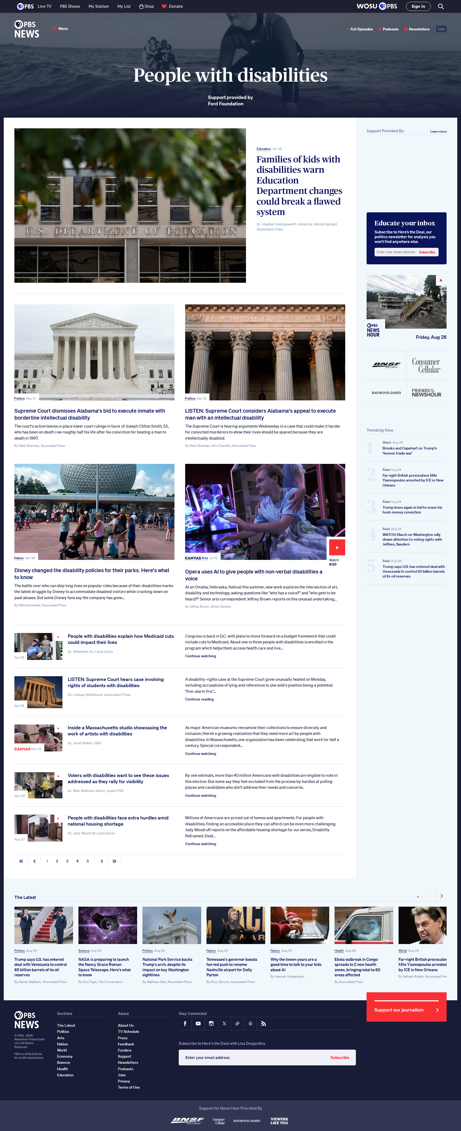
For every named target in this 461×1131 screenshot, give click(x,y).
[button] (377, 6)
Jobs (122, 1075)
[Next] (441, 896)
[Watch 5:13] (38, 737)
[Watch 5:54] (38, 785)
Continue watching (200, 656)
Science (83, 950)
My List (124, 6)
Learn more (438, 131)
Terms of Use (129, 1087)
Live (441, 29)
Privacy (124, 1081)
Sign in (418, 6)
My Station (99, 6)
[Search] (440, 6)
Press (123, 1038)
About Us (126, 1025)
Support (124, 1056)
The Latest (25, 897)
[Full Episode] (407, 301)
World (403, 950)
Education (264, 148)
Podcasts (391, 28)
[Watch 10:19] (38, 646)
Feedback (126, 1044)
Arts (205, 558)
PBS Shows (70, 6)
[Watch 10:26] (38, 828)
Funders (125, 1050)
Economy (65, 1056)
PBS (25, 6)
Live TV (44, 6)
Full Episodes (362, 28)
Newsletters (419, 28)
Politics (19, 398)
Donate (176, 6)
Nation (19, 558)
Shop (149, 6)
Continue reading (199, 699)
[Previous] (430, 896)
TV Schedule (128, 1031)
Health (339, 950)
